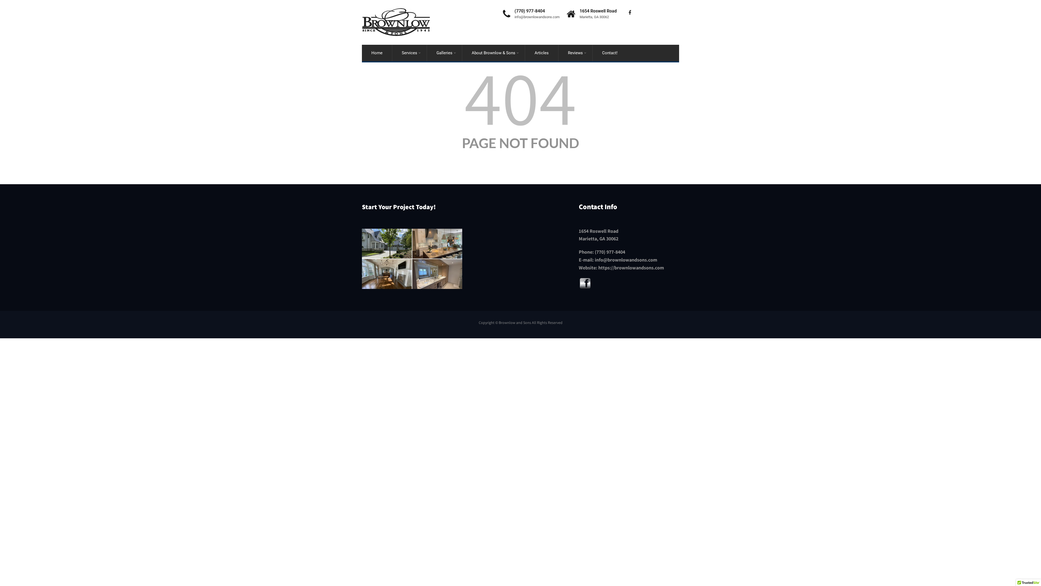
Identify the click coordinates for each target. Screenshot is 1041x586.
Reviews (575, 52)
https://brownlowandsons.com (631, 268)
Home (377, 52)
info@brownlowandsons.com (626, 260)
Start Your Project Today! (399, 206)
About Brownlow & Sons (493, 52)
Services (409, 52)
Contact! (610, 52)
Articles (542, 52)
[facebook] (629, 12)
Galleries (444, 52)
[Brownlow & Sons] (396, 2)
